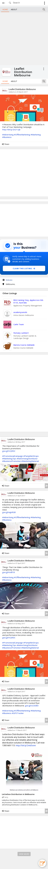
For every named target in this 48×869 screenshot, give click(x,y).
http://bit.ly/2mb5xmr (26, 745)
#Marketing (36, 134)
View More (24, 854)
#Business (7, 137)
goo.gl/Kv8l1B (8, 572)
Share (6, 144)
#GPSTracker (18, 713)
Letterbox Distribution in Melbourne (18, 794)
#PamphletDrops (31, 456)
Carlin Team (18, 324)
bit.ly (6, 797)
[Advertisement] (24, 38)
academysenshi (20, 312)
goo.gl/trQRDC (8, 451)
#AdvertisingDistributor (27, 458)
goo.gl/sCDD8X (32, 705)
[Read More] (46, 485)
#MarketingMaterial (30, 461)
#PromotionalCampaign (12, 456)
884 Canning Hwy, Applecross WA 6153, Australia (28, 301)
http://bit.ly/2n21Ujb (11, 129)
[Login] (44, 3)
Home (5, 9)
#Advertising (8, 134)
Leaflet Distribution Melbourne (22, 89)
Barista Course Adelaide (24, 345)
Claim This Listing (22, 268)
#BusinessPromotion (11, 461)
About (14, 9)
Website (9, 280)
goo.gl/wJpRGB (9, 512)
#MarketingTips (9, 458)
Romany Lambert (21, 333)
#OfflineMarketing (22, 134)
